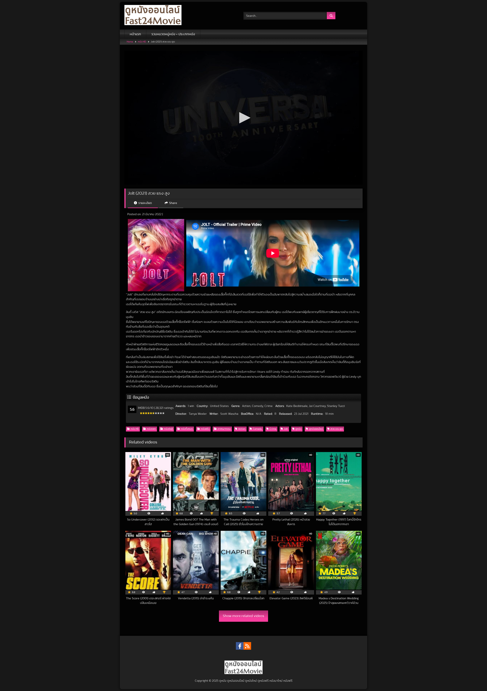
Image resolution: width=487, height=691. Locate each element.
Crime (273, 429)
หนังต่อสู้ (168, 429)
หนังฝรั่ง (205, 429)
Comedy (257, 429)
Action (241, 429)
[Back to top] (475, 679)
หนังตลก (151, 429)
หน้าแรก (135, 34)
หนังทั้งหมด (187, 429)
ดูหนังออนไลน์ (316, 429)
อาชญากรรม (224, 429)
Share (172, 203)
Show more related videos (243, 616)
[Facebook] (240, 646)
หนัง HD (142, 42)
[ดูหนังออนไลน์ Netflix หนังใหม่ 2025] (152, 15)
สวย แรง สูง (336, 429)
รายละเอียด (145, 203)
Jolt (286, 429)
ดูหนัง (298, 429)
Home (130, 42)
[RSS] (247, 646)
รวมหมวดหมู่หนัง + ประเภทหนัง (173, 34)
